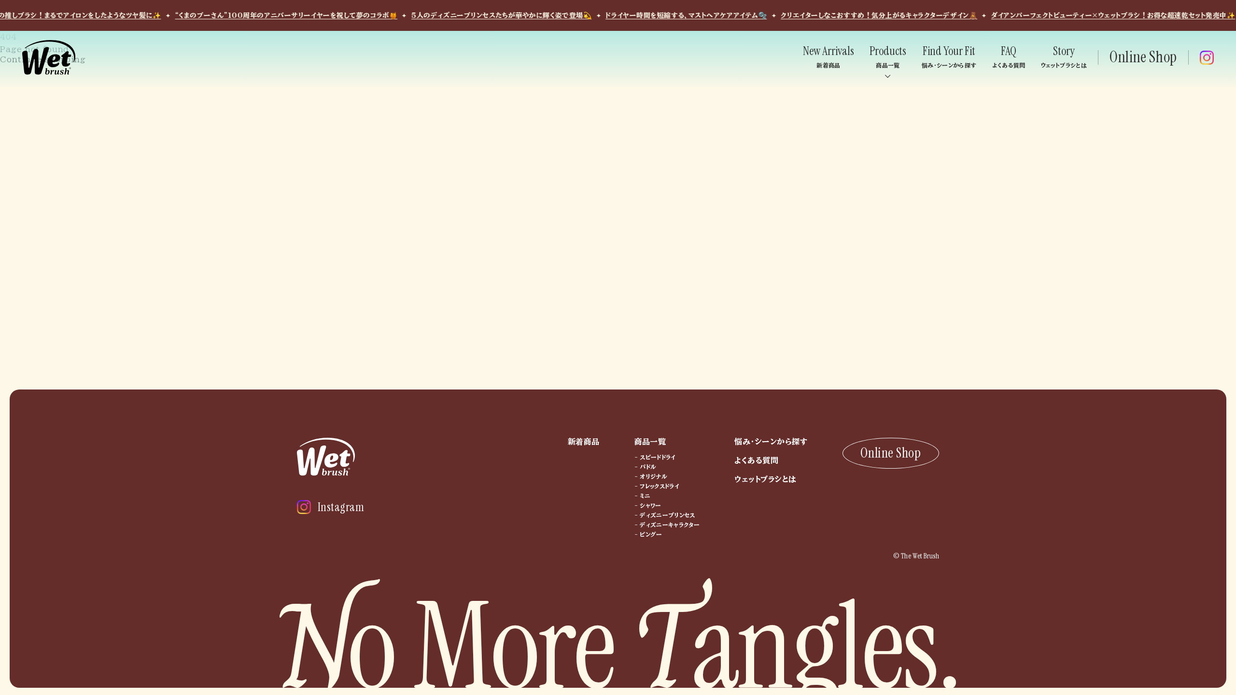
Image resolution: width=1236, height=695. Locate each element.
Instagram (341, 507)
